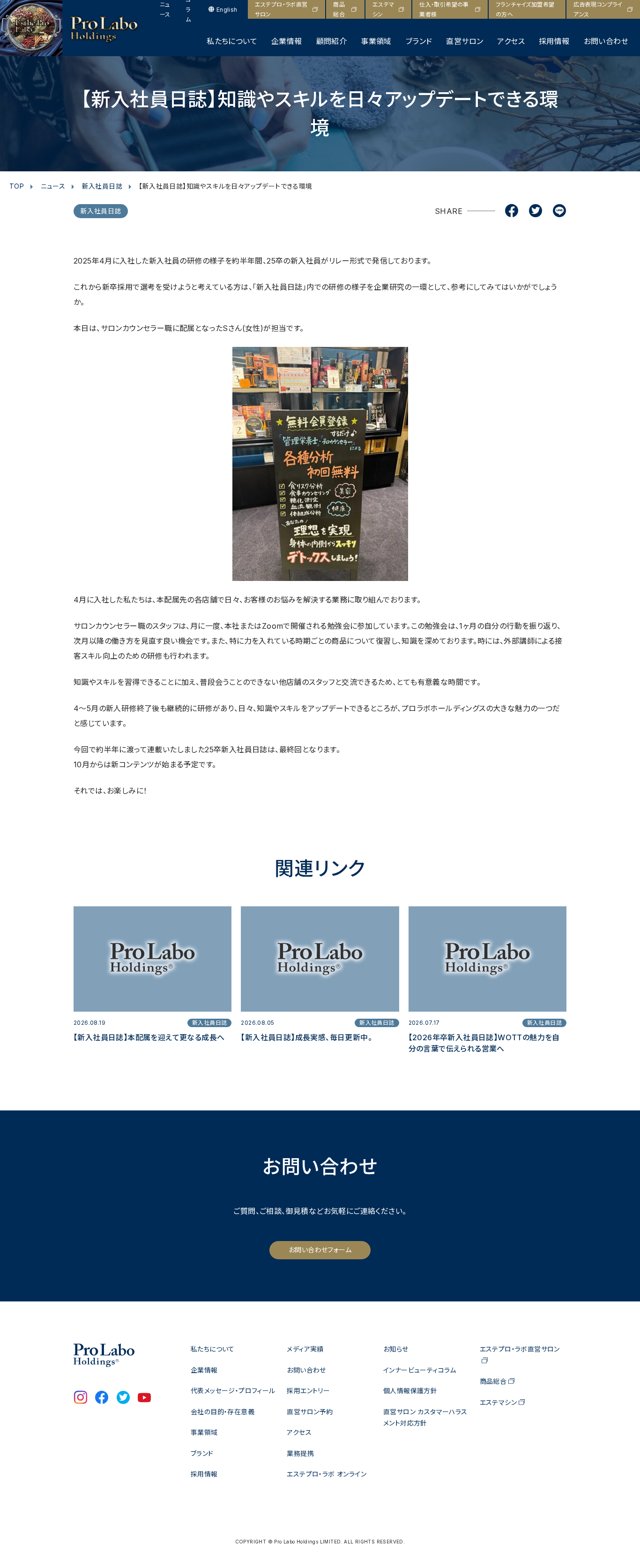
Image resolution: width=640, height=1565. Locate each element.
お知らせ (396, 1349)
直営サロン (464, 41)
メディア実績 (305, 1349)
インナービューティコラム (419, 1370)
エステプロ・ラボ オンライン (326, 1474)
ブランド (419, 41)
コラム (188, 9)
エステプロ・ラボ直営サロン (281, 9)
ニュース (165, 9)
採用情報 (554, 41)
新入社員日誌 (102, 186)
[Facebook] (512, 211)
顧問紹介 (331, 41)
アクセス (511, 41)
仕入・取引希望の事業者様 (444, 9)
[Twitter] (535, 211)
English (226, 9)
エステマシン (383, 9)
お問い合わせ (606, 41)
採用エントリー (308, 1391)
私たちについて (232, 41)
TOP (16, 186)
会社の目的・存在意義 (222, 1412)
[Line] (559, 211)
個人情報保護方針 (410, 1391)
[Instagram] (81, 1398)
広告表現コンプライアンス (598, 9)
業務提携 (300, 1453)
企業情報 (286, 41)
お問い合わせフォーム (320, 1250)
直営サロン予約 (310, 1412)
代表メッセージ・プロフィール (233, 1391)
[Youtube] (144, 1398)
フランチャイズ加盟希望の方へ (525, 9)
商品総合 (339, 9)
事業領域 (376, 41)
